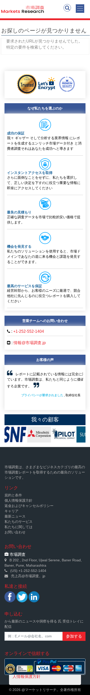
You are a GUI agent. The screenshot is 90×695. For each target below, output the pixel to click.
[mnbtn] (80, 8)
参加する (74, 636)
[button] (12, 388)
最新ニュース (15, 516)
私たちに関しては (18, 527)
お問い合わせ (15, 532)
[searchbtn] (67, 8)
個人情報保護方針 (18, 500)
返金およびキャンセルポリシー (29, 506)
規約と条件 (13, 495)
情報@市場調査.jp (30, 343)
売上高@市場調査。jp (28, 576)
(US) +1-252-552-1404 (28, 571)
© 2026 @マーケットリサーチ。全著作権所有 (45, 690)
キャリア (11, 511)
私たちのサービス (18, 522)
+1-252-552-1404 (28, 331)
